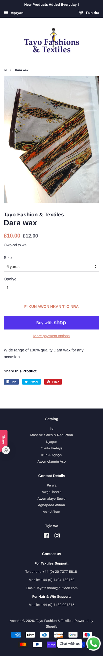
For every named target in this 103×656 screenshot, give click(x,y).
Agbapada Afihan (51, 505)
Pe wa (51, 485)
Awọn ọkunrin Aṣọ (52, 461)
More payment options (51, 336)
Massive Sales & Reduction (51, 435)
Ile (5, 70)
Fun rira (92, 13)
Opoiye (10, 279)
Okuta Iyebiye (51, 448)
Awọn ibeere (52, 492)
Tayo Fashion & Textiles (54, 621)
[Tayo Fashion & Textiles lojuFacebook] (46, 537)
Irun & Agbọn (51, 455)
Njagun (51, 442)
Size (8, 257)
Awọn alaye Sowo (52, 498)
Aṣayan (17, 13)
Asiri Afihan (51, 512)
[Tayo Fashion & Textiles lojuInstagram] (57, 537)
